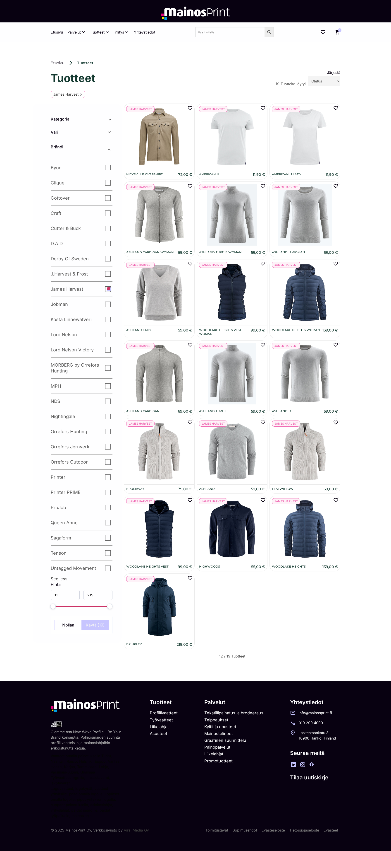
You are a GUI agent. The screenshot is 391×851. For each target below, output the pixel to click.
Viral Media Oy (136, 830)
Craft (56, 213)
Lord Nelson (64, 334)
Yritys (119, 32)
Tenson (59, 553)
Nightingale (63, 416)
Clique (57, 183)
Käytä (95, 625)
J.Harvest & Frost (69, 274)
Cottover (60, 198)
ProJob (58, 507)
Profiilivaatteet (164, 713)
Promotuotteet (218, 761)
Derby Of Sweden (70, 258)
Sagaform (61, 538)
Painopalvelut (217, 747)
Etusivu (57, 32)
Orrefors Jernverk (70, 447)
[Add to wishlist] (190, 108)
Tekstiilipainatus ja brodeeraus (233, 713)
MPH (56, 386)
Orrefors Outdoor (69, 462)
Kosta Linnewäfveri (71, 319)
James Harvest (67, 289)
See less (59, 578)
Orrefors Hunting (69, 431)
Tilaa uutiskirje (309, 777)
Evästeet (331, 830)
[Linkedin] (293, 764)
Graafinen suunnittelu (225, 740)
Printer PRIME (66, 492)
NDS (55, 401)
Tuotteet (98, 32)
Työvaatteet (161, 720)
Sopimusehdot (245, 830)
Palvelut (74, 32)
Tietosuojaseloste (304, 830)
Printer (58, 477)
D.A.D (57, 243)
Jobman (59, 304)
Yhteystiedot (144, 32)
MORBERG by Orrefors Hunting (75, 368)
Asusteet (158, 733)
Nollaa (68, 625)
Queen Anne (64, 522)
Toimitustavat (216, 830)
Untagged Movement (73, 568)
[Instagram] (302, 764)
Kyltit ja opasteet (220, 726)
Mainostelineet (218, 733)
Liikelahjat (159, 726)
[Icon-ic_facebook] (311, 764)
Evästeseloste (273, 830)
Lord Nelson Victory (72, 350)
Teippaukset (216, 720)
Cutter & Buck (66, 228)
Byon (56, 167)
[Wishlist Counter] (323, 32)
